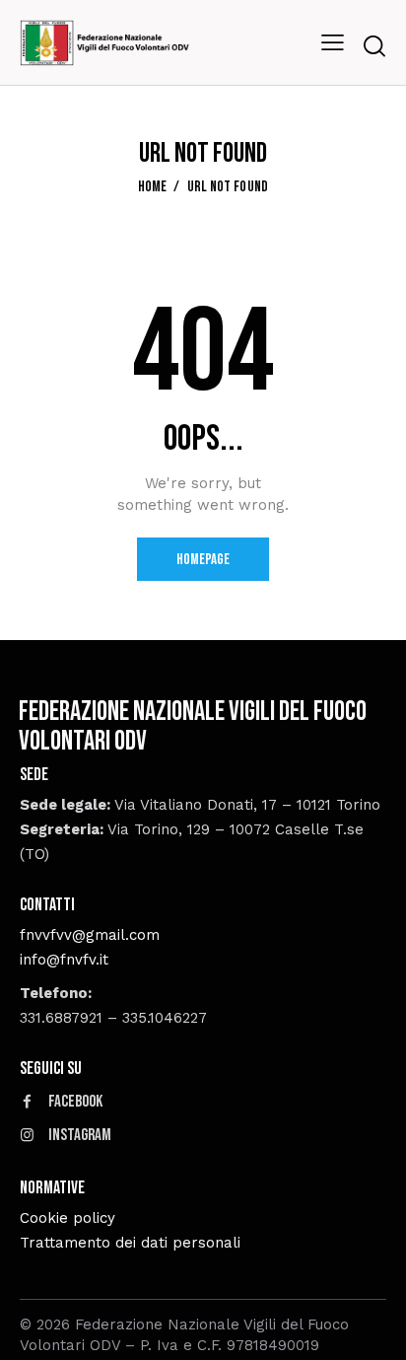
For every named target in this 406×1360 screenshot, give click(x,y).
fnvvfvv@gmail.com (90, 935)
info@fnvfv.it (64, 959)
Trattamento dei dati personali (130, 1243)
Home (153, 187)
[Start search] (374, 46)
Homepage (203, 559)
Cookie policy (67, 1218)
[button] (332, 43)
